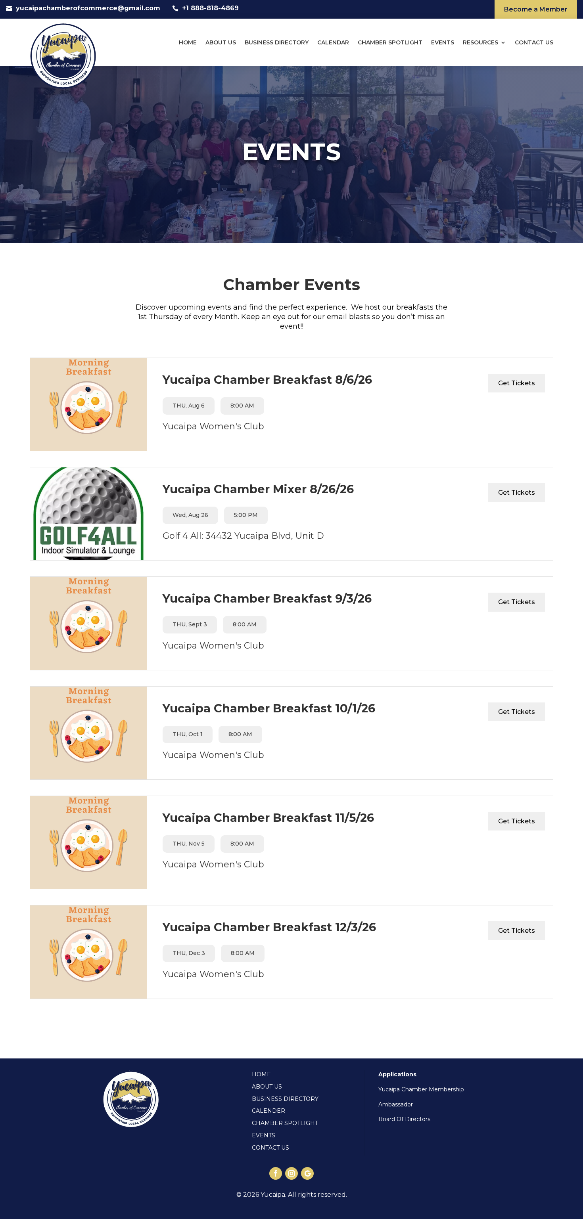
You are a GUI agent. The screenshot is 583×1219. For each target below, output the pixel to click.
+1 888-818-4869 (210, 8)
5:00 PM (246, 515)
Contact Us (534, 42)
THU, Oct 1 (188, 734)
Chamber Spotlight (390, 42)
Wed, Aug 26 (190, 515)
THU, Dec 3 (189, 953)
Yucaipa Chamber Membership (421, 1089)
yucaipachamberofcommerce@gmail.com (88, 8)
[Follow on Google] (307, 1173)
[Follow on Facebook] (275, 1173)
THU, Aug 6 (189, 405)
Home (188, 42)
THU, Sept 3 (190, 624)
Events (442, 42)
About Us (220, 42)
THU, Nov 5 (189, 843)
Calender (268, 1110)
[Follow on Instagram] (291, 1173)
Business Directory (277, 42)
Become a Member (536, 9)
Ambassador (395, 1104)
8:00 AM (242, 405)
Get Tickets (516, 383)
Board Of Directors (404, 1119)
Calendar (333, 42)
